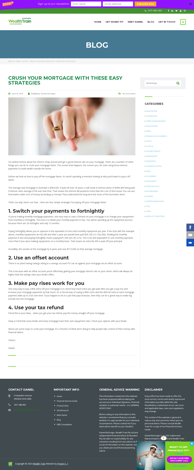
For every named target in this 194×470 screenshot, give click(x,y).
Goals (149, 146)
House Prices (153, 151)
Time (148, 211)
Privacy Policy (62, 405)
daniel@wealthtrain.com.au (26, 410)
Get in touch (166, 21)
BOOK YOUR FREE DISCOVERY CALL (179, 459)
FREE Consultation (64, 424)
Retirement (152, 191)
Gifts (148, 141)
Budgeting (152, 111)
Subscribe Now (145, 4)
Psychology (152, 186)
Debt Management (156, 121)
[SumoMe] (190, 242)
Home (97, 21)
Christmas (151, 116)
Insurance (151, 156)
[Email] (190, 235)
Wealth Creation (155, 216)
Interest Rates (154, 166)
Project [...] (62, 463)
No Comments (128, 93)
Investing (151, 161)
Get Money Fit (114, 21)
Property (151, 181)
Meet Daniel (135, 21)
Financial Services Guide (67, 401)
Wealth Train (39, 463)
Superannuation (155, 201)
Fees (148, 131)
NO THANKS (179, 466)
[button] (97, 4)
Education (152, 126)
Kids (148, 171)
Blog (150, 21)
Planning (151, 176)
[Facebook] (190, 227)
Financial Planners (156, 136)
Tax (148, 206)
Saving (149, 196)
